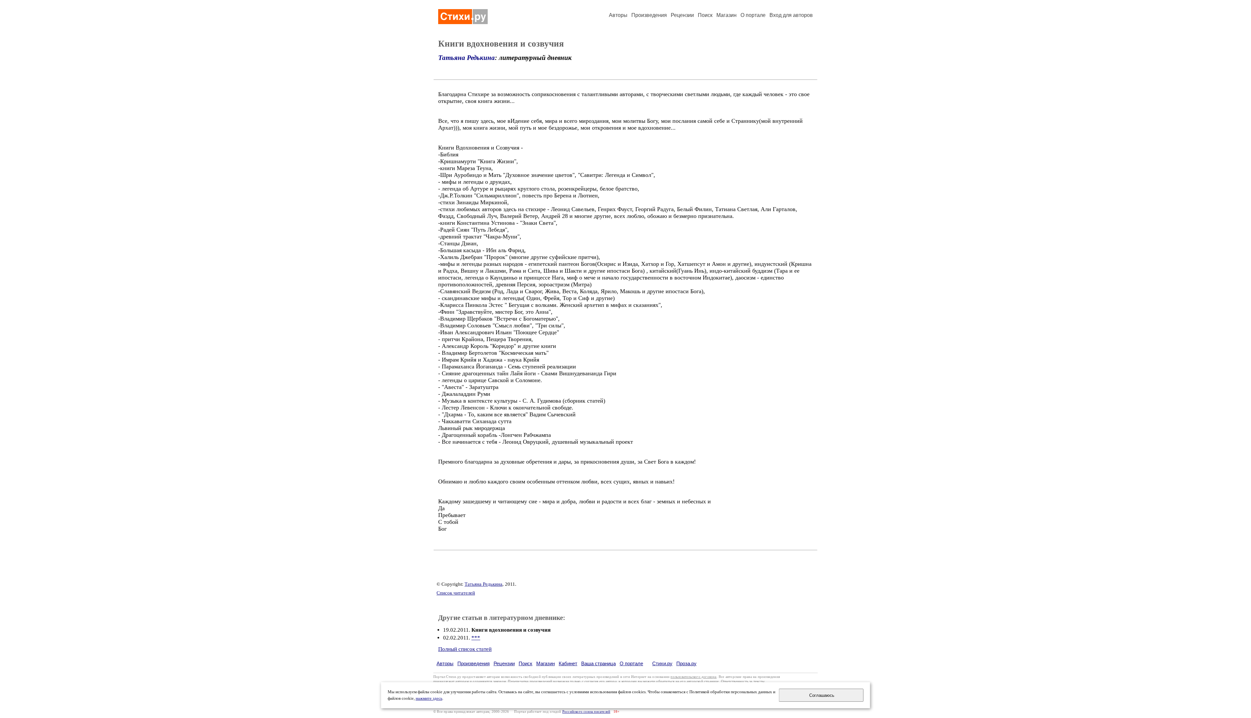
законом (499, 681)
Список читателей (456, 593)
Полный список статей (465, 649)
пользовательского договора (693, 677)
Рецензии (682, 15)
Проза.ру (686, 663)
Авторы (618, 15)
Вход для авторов (791, 15)
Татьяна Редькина (466, 58)
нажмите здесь (429, 698)
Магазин (726, 15)
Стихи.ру (662, 663)
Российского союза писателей (586, 711)
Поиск (705, 15)
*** (475, 638)
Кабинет (568, 663)
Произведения (649, 15)
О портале (631, 663)
